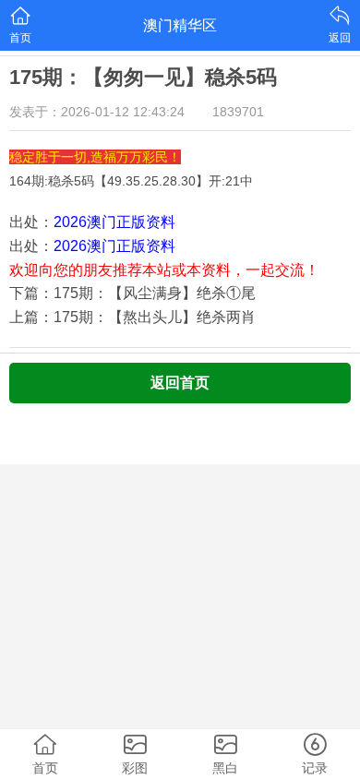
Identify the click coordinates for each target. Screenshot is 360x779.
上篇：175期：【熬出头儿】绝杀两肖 (132, 317)
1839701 (238, 111)
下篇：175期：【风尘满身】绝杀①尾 (132, 293)
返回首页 (180, 382)
